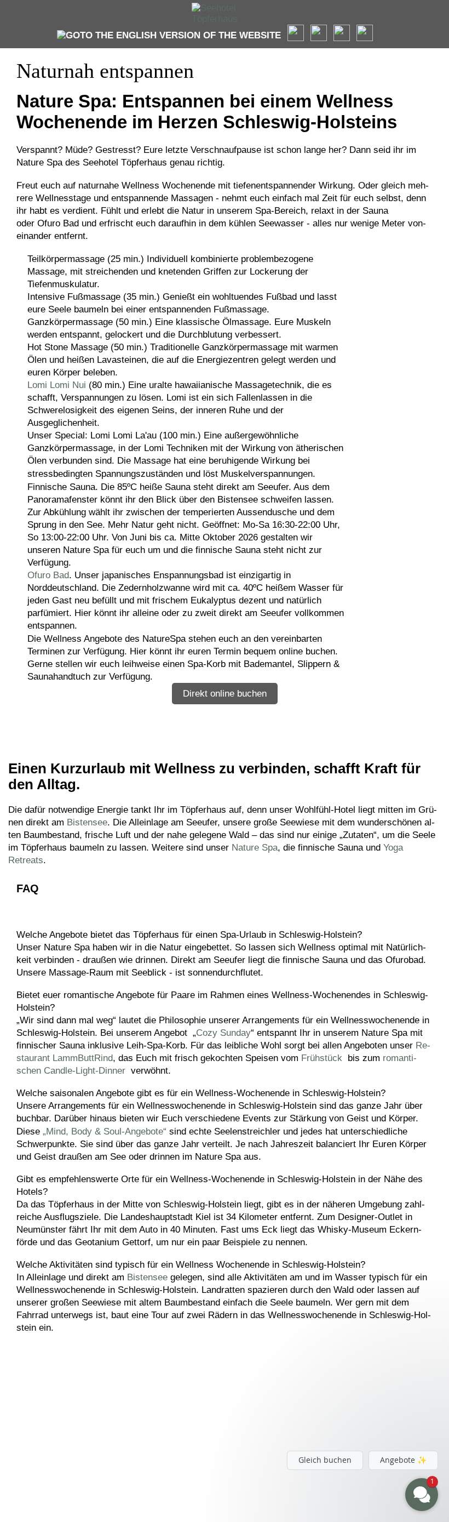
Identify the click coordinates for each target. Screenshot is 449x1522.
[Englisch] (169, 35)
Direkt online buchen (225, 693)
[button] (356, 1422)
